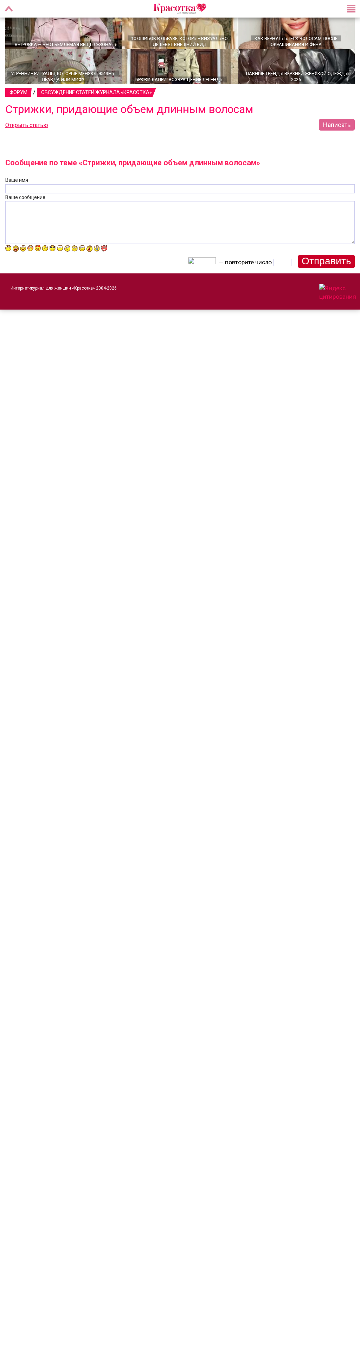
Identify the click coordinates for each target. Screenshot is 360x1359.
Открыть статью (26, 135)
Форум (18, 103)
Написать (337, 135)
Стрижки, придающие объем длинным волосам (129, 119)
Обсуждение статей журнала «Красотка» (96, 103)
